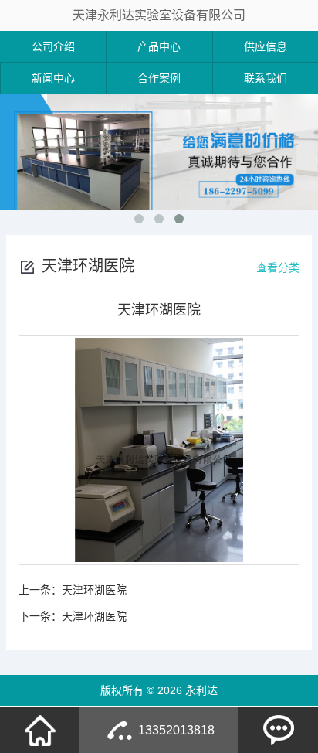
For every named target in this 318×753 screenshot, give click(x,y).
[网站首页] (40, 730)
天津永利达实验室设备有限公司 (159, 15)
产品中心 (159, 46)
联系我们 (265, 78)
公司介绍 (53, 46)
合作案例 (159, 78)
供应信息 (265, 46)
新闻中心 (53, 78)
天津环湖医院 (94, 590)
